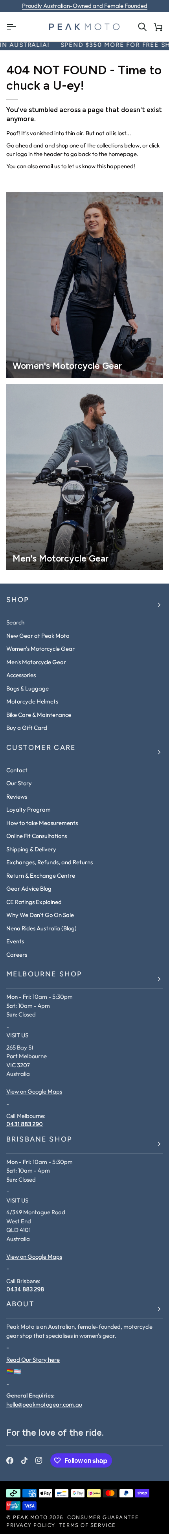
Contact (17, 770)
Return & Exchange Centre (40, 875)
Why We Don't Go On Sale (40, 915)
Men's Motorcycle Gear (36, 662)
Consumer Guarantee (103, 1517)
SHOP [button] (17, 600)
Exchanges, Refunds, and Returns (49, 862)
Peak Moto (30, 1517)
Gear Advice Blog (28, 888)
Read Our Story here (33, 1359)
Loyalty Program (28, 809)
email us (49, 166)
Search (15, 622)
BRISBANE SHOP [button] (39, 1140)
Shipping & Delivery (31, 849)
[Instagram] (38, 1460)
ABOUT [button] (20, 1304)
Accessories (21, 675)
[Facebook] (9, 1460)
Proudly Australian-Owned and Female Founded (84, 5)
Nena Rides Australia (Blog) (41, 928)
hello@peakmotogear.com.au (44, 1404)
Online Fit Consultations (36, 836)
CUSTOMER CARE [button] (41, 748)
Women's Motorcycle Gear (40, 648)
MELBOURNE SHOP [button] (44, 974)
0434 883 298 (25, 1289)
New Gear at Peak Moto (37, 635)
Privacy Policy (30, 1525)
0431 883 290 (24, 1124)
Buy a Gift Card (26, 727)
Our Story (19, 783)
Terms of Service (87, 1525)
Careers (16, 954)
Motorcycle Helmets (32, 701)
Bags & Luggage (27, 688)
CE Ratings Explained (34, 902)
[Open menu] (14, 27)
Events (15, 941)
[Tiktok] (24, 1460)
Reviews (16, 796)
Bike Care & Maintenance (38, 714)
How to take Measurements (42, 823)
